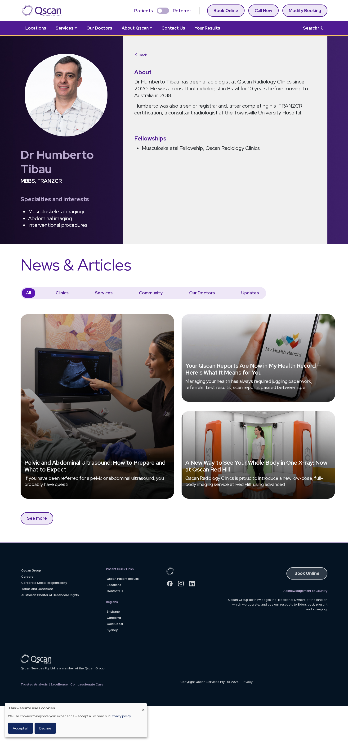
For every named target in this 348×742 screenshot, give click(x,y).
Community (151, 293)
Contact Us (173, 28)
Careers (27, 576)
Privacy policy (121, 716)
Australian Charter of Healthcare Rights (50, 595)
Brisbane (113, 611)
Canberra (114, 618)
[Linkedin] (194, 583)
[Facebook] (171, 583)
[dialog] (76, 720)
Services (64, 28)
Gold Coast (115, 624)
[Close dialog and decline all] (143, 706)
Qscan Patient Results (123, 579)
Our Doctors (99, 28)
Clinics (62, 293)
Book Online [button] (306, 573)
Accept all (20, 728)
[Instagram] (182, 583)
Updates (250, 293)
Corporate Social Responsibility (44, 583)
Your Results (207, 28)
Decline (45, 728)
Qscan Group (31, 570)
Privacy (247, 682)
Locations (35, 28)
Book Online (226, 10)
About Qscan (135, 28)
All (28, 293)
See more (37, 518)
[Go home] (170, 571)
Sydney (112, 630)
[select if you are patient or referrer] (163, 11)
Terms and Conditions (37, 589)
